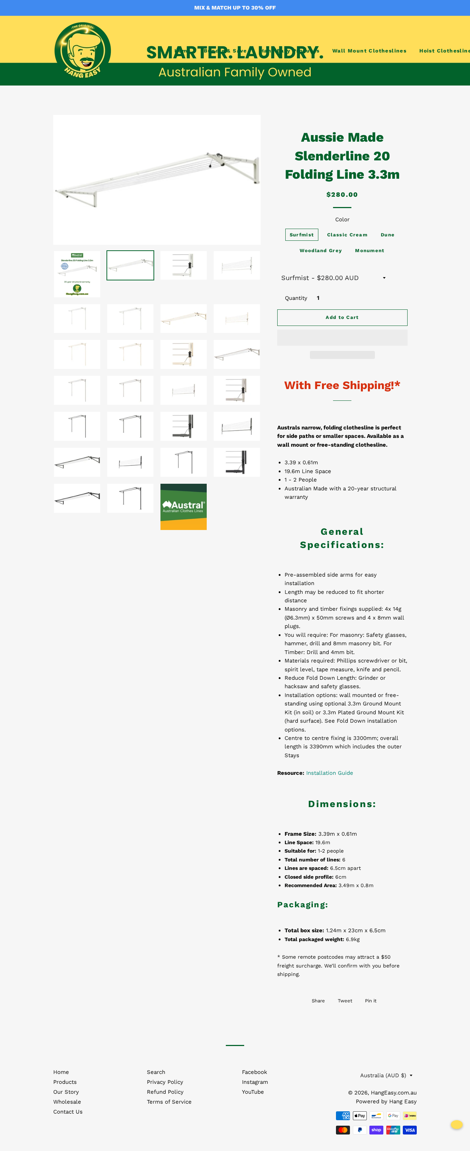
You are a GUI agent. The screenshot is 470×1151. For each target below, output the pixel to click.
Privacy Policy (165, 1082)
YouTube (253, 1092)
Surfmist (302, 234)
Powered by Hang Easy (386, 1101)
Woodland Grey (321, 250)
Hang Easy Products (289, 51)
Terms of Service (169, 1102)
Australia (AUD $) (383, 1075)
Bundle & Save (225, 51)
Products (65, 1082)
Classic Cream (347, 234)
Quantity (296, 298)
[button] (342, 338)
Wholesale (67, 1102)
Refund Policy (165, 1092)
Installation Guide (329, 773)
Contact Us (68, 1111)
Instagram (255, 1082)
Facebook (254, 1072)
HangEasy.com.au (394, 1092)
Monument (369, 250)
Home (182, 51)
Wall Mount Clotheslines (369, 51)
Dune (388, 234)
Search (156, 1072)
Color (342, 219)
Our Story (66, 1092)
